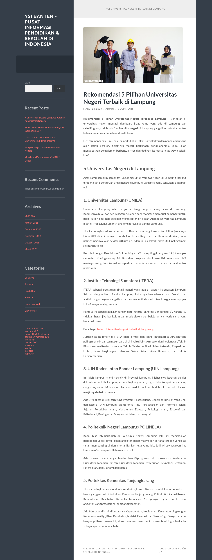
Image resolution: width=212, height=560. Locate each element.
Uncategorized (32, 304)
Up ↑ (161, 552)
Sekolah (29, 297)
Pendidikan (30, 290)
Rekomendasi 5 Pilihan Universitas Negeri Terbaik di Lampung (130, 97)
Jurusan (29, 284)
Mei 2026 (30, 216)
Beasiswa (29, 277)
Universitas (31, 310)
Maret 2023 (31, 249)
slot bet (28, 348)
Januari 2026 (31, 222)
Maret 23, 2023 (92, 109)
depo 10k (29, 353)
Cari (27, 82)
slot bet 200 (31, 342)
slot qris (29, 350)
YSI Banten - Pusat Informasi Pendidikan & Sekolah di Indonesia (42, 30)
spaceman (30, 345)
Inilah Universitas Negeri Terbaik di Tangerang (125, 329)
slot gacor (30, 339)
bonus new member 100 (37, 336)
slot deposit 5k (32, 331)
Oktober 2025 (32, 242)
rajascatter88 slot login (37, 334)
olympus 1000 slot (34, 328)
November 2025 (33, 235)
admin (110, 109)
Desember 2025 (33, 229)
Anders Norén (177, 548)
